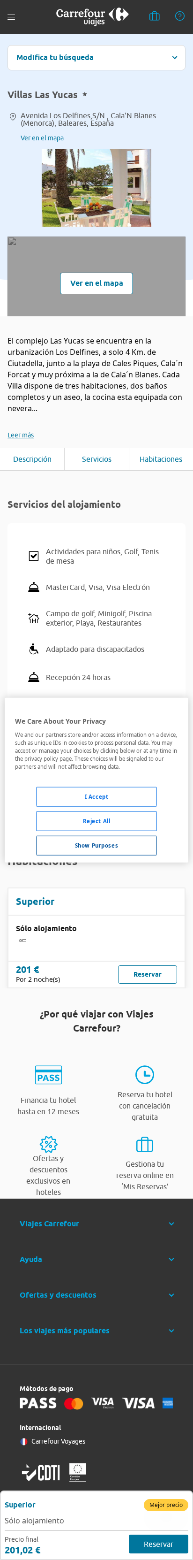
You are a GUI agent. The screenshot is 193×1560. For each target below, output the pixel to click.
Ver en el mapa (42, 138)
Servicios (96, 459)
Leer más (20, 435)
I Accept (97, 796)
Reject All (97, 820)
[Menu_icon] (11, 17)
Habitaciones (161, 459)
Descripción (32, 459)
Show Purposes (96, 845)
